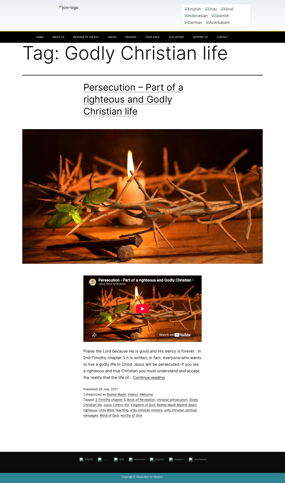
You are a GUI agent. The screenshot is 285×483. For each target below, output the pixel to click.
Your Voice (152, 37)
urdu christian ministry (146, 410)
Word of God (109, 415)
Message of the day (86, 37)
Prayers (130, 37)
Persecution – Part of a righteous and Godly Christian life (133, 99)
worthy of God (131, 415)
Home (39, 37)
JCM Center (176, 37)
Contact (222, 37)
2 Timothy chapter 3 (110, 399)
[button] (249, 37)
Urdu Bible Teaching (113, 410)
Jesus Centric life (116, 405)
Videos (112, 37)
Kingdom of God (143, 405)
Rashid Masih (116, 394)
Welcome (146, 394)
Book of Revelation (141, 399)
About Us (58, 37)
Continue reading (149, 377)
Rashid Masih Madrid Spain (176, 405)
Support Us (200, 37)
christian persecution (172, 399)
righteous (90, 410)
